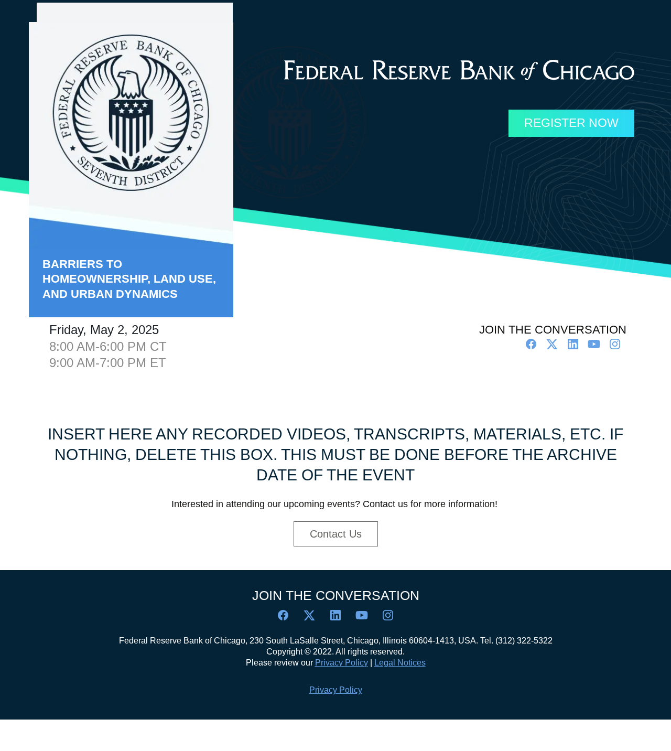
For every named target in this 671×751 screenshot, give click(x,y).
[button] (532, 347)
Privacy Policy (335, 689)
